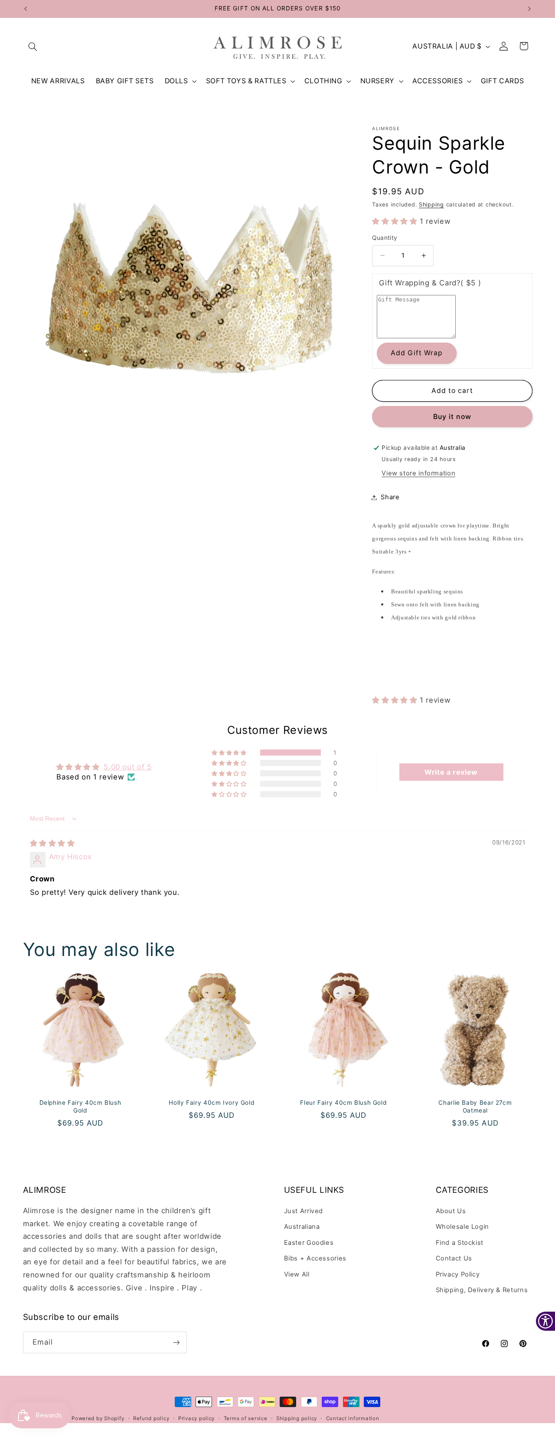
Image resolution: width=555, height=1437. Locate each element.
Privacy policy (196, 1418)
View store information (418, 473)
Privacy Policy (458, 1274)
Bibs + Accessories (315, 1258)
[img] (52, 843)
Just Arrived (303, 1211)
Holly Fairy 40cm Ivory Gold (212, 1103)
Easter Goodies (309, 1243)
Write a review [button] (451, 772)
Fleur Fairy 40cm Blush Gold (343, 1103)
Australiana (302, 1227)
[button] (33, 46)
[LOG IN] (504, 46)
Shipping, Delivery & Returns (482, 1290)
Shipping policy (296, 1418)
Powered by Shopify (98, 1418)
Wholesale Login (462, 1227)
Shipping (431, 204)
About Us (451, 1211)
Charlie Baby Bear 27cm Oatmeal (475, 1107)
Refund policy (151, 1418)
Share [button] (390, 497)
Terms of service (246, 1418)
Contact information (352, 1418)
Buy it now (452, 416)
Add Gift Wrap (417, 353)
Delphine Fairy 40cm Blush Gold (80, 1107)
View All (297, 1274)
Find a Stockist (459, 1243)
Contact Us (454, 1258)
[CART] (524, 46)
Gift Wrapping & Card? (430, 282)
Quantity (384, 237)
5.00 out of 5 (127, 767)
